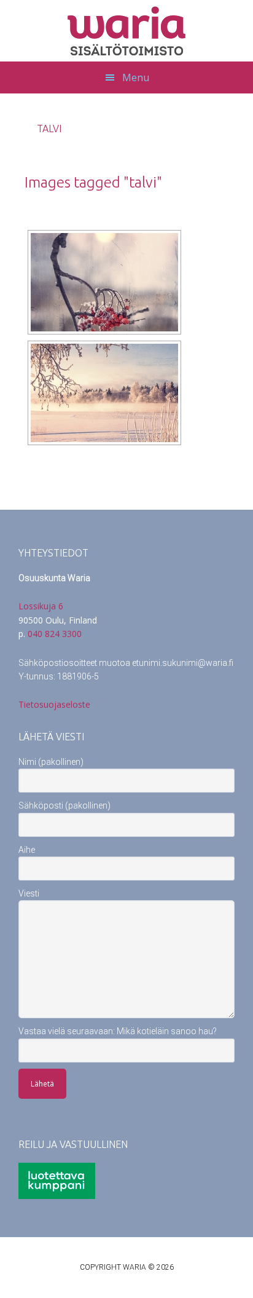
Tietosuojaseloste (54, 704)
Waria (126, 30)
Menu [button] (135, 77)
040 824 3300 (55, 633)
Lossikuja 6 (40, 606)
